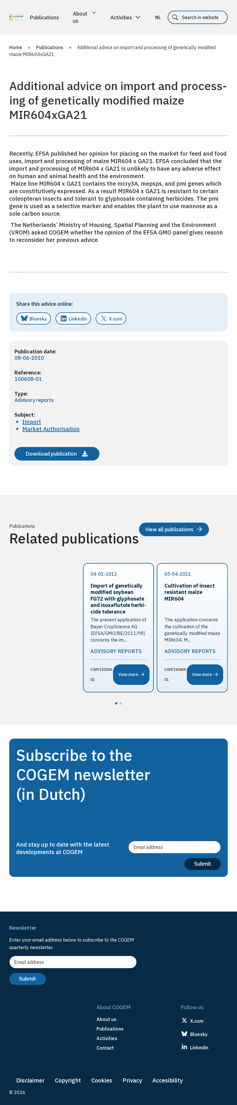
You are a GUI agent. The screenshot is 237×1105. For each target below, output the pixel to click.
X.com (115, 319)
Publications (44, 17)
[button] (116, 703)
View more (128, 674)
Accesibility (167, 1080)
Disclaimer (30, 1080)
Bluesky (38, 319)
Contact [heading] (105, 1048)
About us (80, 17)
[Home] (16, 18)
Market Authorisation (50, 429)
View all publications (169, 529)
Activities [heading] (107, 1038)
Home (15, 47)
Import (31, 422)
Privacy (132, 1080)
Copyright (68, 1080)
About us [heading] (106, 1019)
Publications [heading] (110, 1029)
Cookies (101, 1080)
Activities (121, 17)
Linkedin (78, 319)
